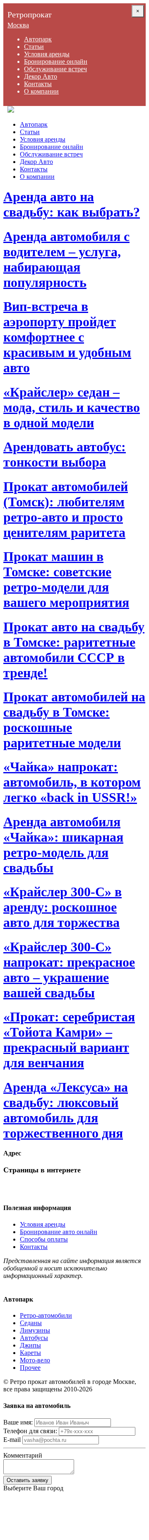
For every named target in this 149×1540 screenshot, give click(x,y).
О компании (41, 91)
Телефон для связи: (30, 1430)
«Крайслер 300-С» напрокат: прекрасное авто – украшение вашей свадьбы (69, 969)
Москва (18, 25)
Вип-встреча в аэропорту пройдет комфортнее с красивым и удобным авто (67, 337)
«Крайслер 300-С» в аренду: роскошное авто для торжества (62, 907)
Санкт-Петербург (27, 1502)
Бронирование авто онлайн (58, 1231)
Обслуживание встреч (55, 68)
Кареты (30, 1352)
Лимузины (35, 1330)
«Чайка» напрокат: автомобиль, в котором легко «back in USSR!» (72, 782)
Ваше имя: (18, 1422)
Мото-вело (35, 1360)
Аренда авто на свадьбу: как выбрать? (71, 204)
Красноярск (19, 1517)
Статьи (34, 46)
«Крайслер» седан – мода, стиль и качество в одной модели (71, 407)
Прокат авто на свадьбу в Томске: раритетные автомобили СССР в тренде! (73, 649)
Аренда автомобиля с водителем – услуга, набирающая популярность (66, 259)
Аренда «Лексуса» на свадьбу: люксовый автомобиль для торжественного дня (65, 1110)
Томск (12, 1495)
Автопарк (38, 39)
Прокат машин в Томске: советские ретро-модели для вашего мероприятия (66, 579)
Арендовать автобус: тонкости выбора (64, 454)
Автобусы (34, 1337)
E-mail (12, 1439)
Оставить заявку (27, 1480)
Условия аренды (47, 54)
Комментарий (22, 1455)
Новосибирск (22, 1525)
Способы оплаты (44, 1239)
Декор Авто (40, 76)
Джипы (30, 1345)
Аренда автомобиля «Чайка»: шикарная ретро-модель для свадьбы (63, 844)
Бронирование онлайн (55, 61)
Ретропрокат (29, 14)
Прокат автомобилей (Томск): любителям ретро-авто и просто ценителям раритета (65, 509)
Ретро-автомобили (46, 1315)
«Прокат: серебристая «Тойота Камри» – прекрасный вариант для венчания (69, 1039)
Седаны (31, 1322)
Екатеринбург (23, 1532)
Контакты (38, 83)
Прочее (30, 1367)
